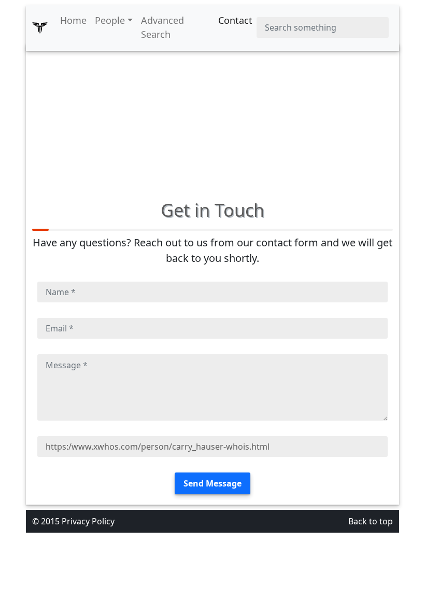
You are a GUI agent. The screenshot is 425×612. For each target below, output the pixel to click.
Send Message (212, 483)
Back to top (370, 521)
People (110, 20)
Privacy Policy (88, 521)
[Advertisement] (212, 116)
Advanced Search (162, 27)
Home (73, 20)
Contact (235, 20)
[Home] (40, 27)
